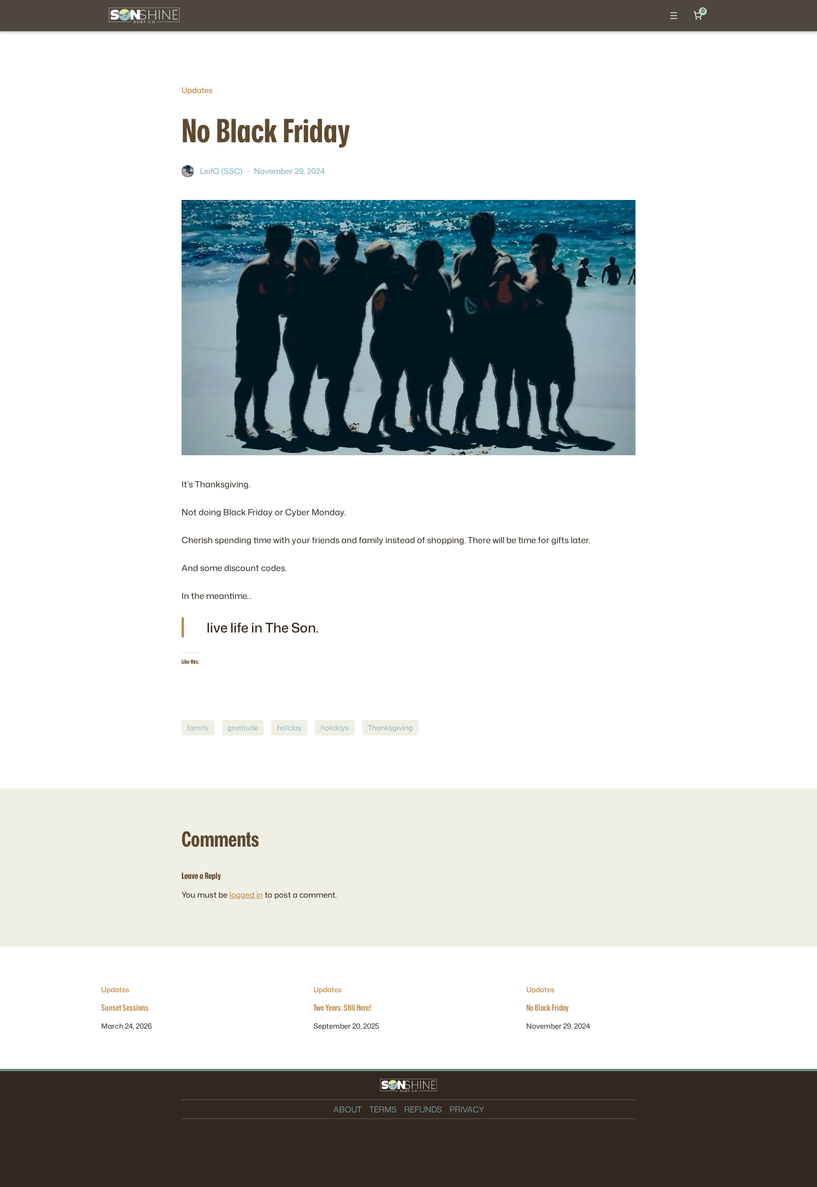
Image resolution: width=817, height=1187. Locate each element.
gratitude (242, 727)
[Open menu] (673, 15)
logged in (246, 894)
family (198, 727)
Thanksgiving (390, 727)
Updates (197, 90)
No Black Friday (547, 1008)
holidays (335, 727)
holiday (289, 727)
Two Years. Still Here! (342, 1008)
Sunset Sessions (124, 1008)
